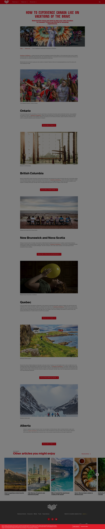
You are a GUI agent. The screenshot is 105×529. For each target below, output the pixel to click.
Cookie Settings (76, 526)
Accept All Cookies (84, 526)
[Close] (103, 526)
